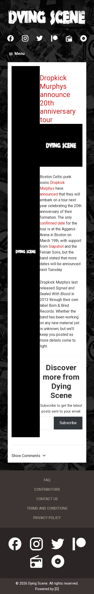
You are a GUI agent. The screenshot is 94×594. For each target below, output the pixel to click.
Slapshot (56, 246)
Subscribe (68, 423)
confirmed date (52, 223)
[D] (57, 589)
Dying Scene (47, 17)
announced (49, 194)
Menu (19, 53)
